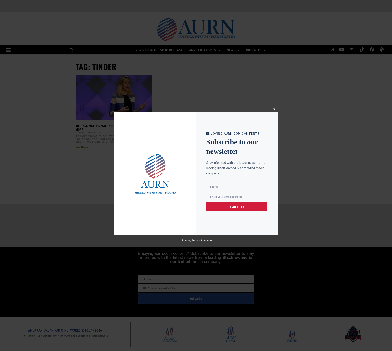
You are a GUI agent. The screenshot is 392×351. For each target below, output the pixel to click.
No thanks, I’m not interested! (196, 240)
